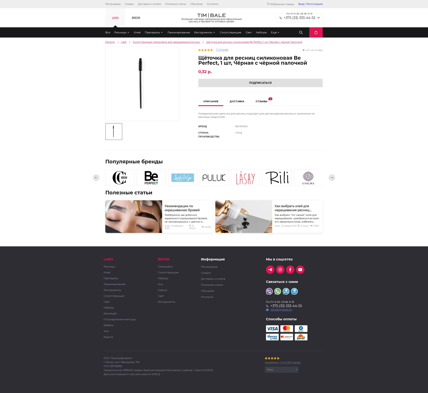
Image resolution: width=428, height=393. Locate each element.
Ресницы (120, 32)
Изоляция (110, 313)
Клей (137, 32)
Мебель (109, 325)
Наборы (261, 32)
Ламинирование (179, 32)
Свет (249, 32)
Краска (108, 337)
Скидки (129, 4)
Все (107, 32)
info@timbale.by (281, 310)
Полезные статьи (175, 4)
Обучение (196, 4)
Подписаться (260, 82)
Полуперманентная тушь (120, 319)
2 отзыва (222, 49)
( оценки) (283, 362)
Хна (106, 331)
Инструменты (203, 32)
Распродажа (113, 4)
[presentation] (96, 177)
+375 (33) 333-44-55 (299, 17)
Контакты (213, 4)
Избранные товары (282, 4)
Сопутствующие (230, 32)
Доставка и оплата (149, 4)
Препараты (152, 32)
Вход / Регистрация (310, 4)
